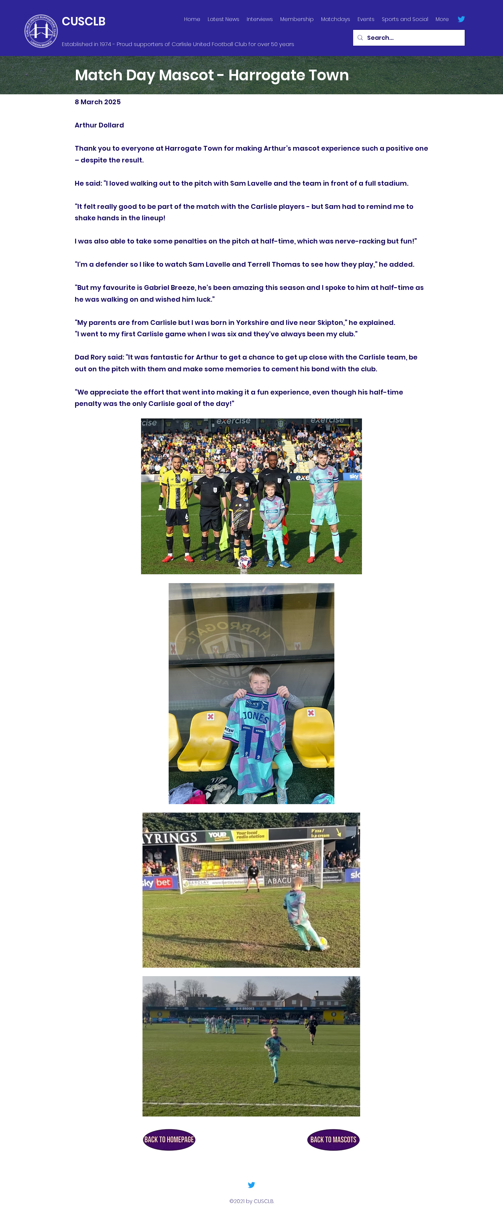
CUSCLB (84, 21)
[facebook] (461, 19)
